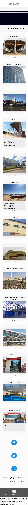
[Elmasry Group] (14, 4)
